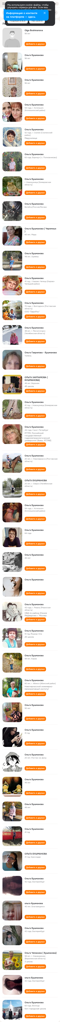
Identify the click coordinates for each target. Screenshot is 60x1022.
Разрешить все (17, 20)
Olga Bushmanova (34, 30)
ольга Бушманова (34, 977)
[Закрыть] (44, 13)
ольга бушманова (34, 903)
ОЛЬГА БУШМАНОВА (36, 480)
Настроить (37, 20)
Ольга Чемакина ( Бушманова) (41, 952)
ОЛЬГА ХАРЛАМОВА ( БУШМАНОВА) (36, 378)
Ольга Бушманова (34, 55)
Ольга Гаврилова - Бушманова (41, 352)
